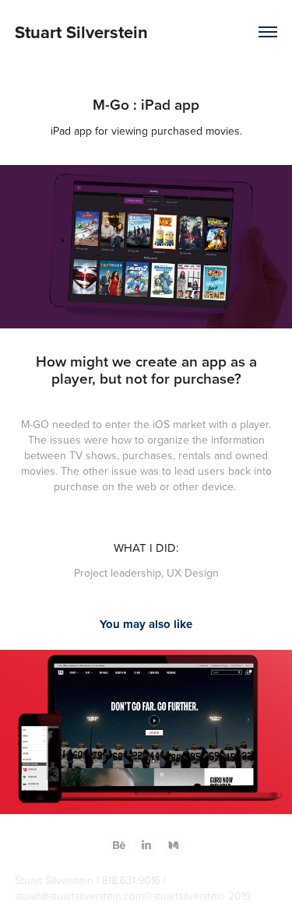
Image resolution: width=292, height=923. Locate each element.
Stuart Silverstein (81, 31)
